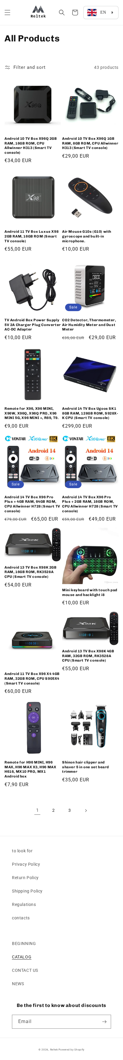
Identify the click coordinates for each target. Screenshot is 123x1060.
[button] (7, 12)
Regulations (24, 904)
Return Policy (25, 877)
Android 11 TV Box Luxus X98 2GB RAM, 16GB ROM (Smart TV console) (31, 236)
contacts (21, 917)
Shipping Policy (27, 891)
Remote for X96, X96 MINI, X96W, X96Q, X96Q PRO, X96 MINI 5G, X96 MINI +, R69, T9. (31, 413)
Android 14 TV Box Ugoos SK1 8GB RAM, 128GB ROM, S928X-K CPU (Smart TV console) (90, 413)
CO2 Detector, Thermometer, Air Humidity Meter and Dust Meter (89, 324)
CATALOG (21, 957)
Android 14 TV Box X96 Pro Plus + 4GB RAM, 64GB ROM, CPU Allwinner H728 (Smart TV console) (32, 504)
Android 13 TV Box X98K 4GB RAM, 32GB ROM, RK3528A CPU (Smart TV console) (88, 655)
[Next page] (85, 810)
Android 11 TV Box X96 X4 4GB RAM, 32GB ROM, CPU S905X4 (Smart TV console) (32, 678)
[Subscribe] (104, 1022)
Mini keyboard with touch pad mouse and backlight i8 (89, 592)
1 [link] (37, 810)
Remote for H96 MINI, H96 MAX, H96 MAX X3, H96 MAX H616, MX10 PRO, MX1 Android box (30, 769)
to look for (22, 850)
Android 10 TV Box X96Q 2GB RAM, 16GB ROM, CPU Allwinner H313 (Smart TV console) (30, 145)
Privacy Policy (26, 864)
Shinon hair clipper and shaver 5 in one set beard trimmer (85, 767)
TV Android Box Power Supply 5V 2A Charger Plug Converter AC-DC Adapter (32, 324)
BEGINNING (24, 943)
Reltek (54, 1049)
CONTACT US (25, 970)
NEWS (18, 983)
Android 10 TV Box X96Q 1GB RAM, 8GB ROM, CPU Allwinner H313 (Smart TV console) (90, 143)
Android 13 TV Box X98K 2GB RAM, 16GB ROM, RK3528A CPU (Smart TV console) (30, 572)
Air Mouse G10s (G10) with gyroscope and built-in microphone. (86, 236)
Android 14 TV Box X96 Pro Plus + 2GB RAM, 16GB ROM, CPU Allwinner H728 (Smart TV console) (90, 504)
